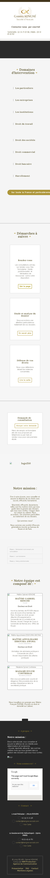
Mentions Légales (25, 871)
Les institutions (24, 112)
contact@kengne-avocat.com (27, 821)
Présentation (17, 868)
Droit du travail (24, 124)
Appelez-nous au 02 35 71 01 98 (26, 208)
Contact (34, 868)
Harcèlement (22, 175)
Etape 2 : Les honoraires (17, 556)
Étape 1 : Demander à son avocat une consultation (22, 550)
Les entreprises (24, 100)
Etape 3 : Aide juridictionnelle (19, 561)
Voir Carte (27, 824)
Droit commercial (25, 152)
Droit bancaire (23, 164)
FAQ (27, 868)
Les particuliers (24, 88)
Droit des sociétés (25, 140)
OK (34, 785)
